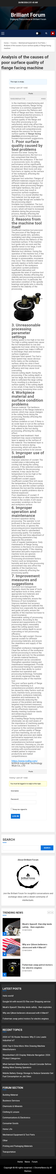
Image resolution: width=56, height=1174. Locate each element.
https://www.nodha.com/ (25, 761)
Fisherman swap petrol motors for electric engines (26, 1018)
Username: (15, 791)
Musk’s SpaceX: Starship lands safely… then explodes (27, 1007)
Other (5, 1140)
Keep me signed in (20, 809)
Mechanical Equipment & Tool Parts (19, 1134)
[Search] (46, 33)
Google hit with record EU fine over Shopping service (26, 1001)
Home (20, 1162)
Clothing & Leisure (11, 1112)
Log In (15, 816)
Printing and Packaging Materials (18, 1146)
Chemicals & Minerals (12, 1106)
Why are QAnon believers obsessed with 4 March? (26, 1013)
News (27, 1162)
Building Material (10, 1095)
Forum (35, 1162)
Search (9, 839)
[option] (28, 928)
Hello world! (8, 996)
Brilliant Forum (28, 15)
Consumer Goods (10, 1123)
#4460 (43, 99)
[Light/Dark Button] (38, 33)
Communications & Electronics (16, 1117)
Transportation (9, 1152)
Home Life (7, 1129)
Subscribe (53, 33)
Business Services (11, 1100)
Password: (15, 799)
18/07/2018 (28, 930)
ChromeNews (40, 1167)
